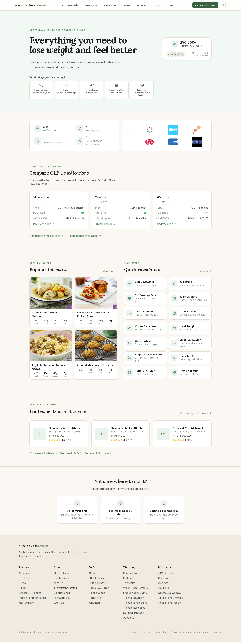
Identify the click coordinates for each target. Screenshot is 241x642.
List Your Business (205, 5)
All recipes (108, 271)
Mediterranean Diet (65, 577)
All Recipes (25, 573)
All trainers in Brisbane (41, 453)
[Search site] (223, 5)
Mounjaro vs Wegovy (170, 602)
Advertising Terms (181, 632)
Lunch (22, 582)
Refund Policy (201, 632)
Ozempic (163, 577)
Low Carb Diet (62, 597)
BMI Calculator (97, 582)
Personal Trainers (133, 573)
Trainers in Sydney (133, 597)
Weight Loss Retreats (135, 587)
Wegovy (163, 582)
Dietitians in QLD (69, 453)
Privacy (156, 632)
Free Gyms (91, 5)
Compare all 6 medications (44, 235)
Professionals (70, 5)
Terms (166, 632)
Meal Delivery (26, 602)
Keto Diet (59, 582)
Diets (127, 5)
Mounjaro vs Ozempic (170, 597)
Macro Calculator (99, 587)
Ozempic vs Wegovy (170, 592)
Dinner (22, 587)
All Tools (93, 573)
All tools (203, 271)
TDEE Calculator (98, 577)
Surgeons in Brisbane (97, 453)
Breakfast (25, 577)
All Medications (166, 573)
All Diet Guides (62, 573)
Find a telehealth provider (83, 235)
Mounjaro (163, 587)
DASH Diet (59, 602)
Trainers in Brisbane (134, 607)
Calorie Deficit (62, 592)
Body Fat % (95, 597)
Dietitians (128, 577)
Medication (110, 5)
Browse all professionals (194, 413)
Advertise (128, 617)
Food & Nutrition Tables (32, 597)
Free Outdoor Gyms (135, 592)
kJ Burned (94, 602)
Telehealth (129, 582)
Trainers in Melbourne (135, 602)
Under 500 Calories (30, 592)
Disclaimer (216, 632)
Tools (157, 5)
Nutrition (142, 5)
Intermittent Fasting (65, 587)
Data (170, 5)
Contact (132, 632)
